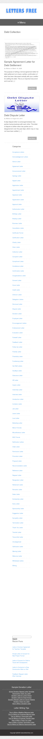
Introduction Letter (17, 399)
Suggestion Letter (17, 513)
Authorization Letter (18, 209)
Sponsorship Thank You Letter (21, 694)
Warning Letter (16, 551)
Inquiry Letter (16, 385)
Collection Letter (17, 252)
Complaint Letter (17, 257)
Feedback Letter (17, 342)
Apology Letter (16, 176)
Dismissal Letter (17, 304)
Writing (14, 566)
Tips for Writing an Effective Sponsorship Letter (21, 724)
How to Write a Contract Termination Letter (21, 722)
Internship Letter (17, 390)
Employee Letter (17, 318)
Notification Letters (18, 442)
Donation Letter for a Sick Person (21, 696)
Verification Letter (17, 547)
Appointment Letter (18, 190)
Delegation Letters (17, 299)
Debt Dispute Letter (14, 115)
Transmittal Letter (17, 537)
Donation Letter (17, 314)
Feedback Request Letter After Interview (20, 675)
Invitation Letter (17, 404)
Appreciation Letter (18, 200)
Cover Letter (16, 285)
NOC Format (16, 437)
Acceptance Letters (18, 152)
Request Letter (16, 475)
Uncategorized (16, 542)
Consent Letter (16, 280)
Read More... (32, 88)
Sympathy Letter (17, 518)
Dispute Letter (16, 309)
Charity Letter (16, 242)
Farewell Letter (16, 337)
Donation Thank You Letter (21, 702)
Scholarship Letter (17, 499)
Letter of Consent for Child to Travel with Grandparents (21, 661)
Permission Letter (17, 451)
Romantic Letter (17, 489)
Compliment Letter (17, 261)
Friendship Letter (17, 356)
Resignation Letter (17, 480)
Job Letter (15, 409)
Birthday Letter (16, 214)
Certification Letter (17, 238)
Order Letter (16, 447)
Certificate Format (17, 233)
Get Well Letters (17, 366)
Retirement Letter (17, 485)
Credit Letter (16, 290)
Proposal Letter (17, 461)
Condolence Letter (17, 266)
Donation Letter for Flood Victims (22, 698)
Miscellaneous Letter (18, 432)
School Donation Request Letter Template (21, 692)
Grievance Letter (17, 375)
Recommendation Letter (19, 466)
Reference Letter (17, 470)
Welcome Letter (17, 556)
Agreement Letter (17, 166)
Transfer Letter (16, 532)
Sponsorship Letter (18, 508)
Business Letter (17, 223)
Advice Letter (16, 162)
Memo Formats (17, 428)
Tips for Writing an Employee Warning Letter (21, 714)
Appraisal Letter (17, 195)
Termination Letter (17, 523)
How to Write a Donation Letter (21, 704)
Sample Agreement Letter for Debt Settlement (19, 63)
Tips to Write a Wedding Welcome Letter (21, 712)
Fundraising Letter (17, 361)
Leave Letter (16, 413)
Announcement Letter (18, 171)
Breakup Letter (16, 219)
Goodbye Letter (17, 371)
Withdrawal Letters (18, 561)
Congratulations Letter (19, 276)
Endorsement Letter (18, 328)
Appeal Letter (16, 181)
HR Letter (15, 380)
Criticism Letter (17, 295)
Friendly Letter (16, 352)
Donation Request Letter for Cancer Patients (21, 700)
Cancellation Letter (18, 228)
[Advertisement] (20, 603)
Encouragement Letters (19, 323)
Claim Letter (16, 247)
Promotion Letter (17, 456)
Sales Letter (16, 494)
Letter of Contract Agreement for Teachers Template (21, 648)
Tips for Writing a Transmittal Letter (21, 716)
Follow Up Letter (17, 347)
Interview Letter (17, 394)
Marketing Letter (17, 423)
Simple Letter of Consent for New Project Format (20, 655)
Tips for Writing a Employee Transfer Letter (22, 718)
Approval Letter (17, 204)
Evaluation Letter (17, 333)
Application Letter (17, 185)
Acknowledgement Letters (20, 157)
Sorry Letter (16, 504)
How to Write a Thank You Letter (21, 720)
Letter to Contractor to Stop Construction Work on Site (20, 668)
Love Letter (15, 418)
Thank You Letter (17, 527)
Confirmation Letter (18, 271)
